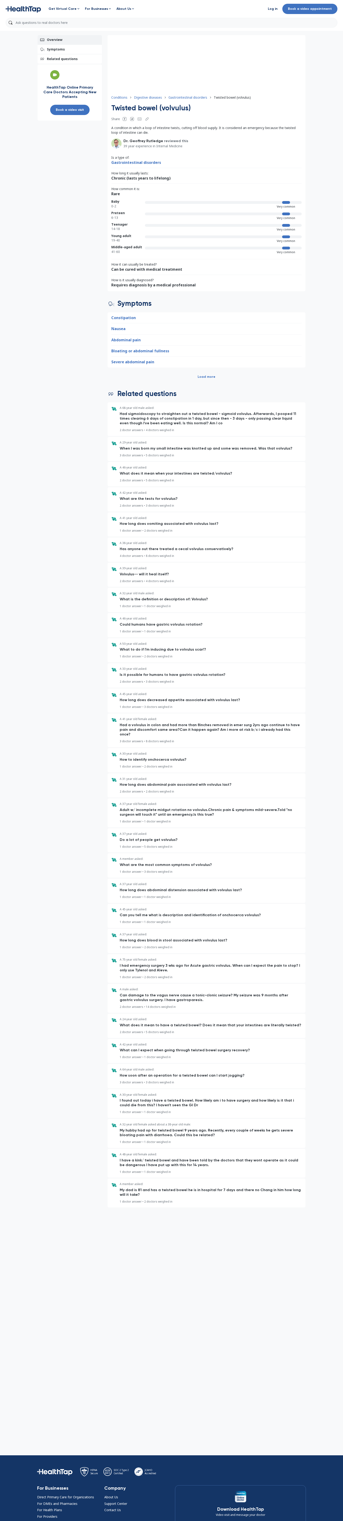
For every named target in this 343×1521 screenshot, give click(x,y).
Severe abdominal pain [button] (132, 361)
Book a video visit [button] (70, 110)
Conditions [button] (119, 97)
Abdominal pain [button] (126, 339)
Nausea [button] (118, 328)
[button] (23, 9)
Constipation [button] (123, 317)
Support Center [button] (115, 1503)
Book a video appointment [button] (310, 9)
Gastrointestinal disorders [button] (187, 97)
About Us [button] (111, 1497)
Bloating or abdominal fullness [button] (140, 350)
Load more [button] (206, 377)
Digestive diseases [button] (148, 97)
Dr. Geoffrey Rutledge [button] (143, 141)
